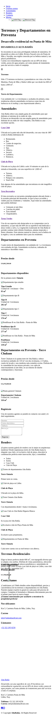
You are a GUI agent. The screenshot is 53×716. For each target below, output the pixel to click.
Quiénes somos (12, 8)
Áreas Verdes (6, 218)
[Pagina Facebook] (2, 708)
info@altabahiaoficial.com (11, 618)
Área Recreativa (8, 191)
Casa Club (5, 128)
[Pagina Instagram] (4, 708)
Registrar (5, 437)
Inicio (8, 6)
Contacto (9, 15)
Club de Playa (7, 162)
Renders (9, 13)
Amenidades (11, 11)
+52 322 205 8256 (8, 628)
